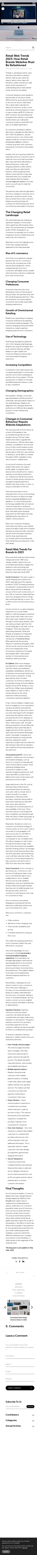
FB (19, 1261)
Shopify (8, 1201)
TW (16, 1261)
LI (23, 1261)
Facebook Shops (23, 639)
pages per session (18, 181)
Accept (6, 1551)
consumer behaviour (20, 499)
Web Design (18, 1287)
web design (21, 1290)
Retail (14, 1290)
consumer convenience (15, 671)
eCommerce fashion (13, 142)
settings (24, 1548)
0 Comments (18, 1293)
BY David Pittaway (18, 1296)
